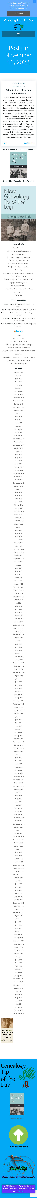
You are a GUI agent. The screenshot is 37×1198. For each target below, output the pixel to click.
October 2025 (18, 404)
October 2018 (18, 669)
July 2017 (18, 717)
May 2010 (18, 963)
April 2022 (18, 537)
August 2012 (18, 878)
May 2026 (18, 382)
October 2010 (18, 947)
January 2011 (18, 938)
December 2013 (18, 837)
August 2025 (18, 410)
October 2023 (18, 480)
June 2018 (18, 682)
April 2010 (18, 966)
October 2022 (18, 518)
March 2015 (19, 805)
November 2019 (18, 628)
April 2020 (18, 612)
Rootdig (19, 331)
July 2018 (18, 679)
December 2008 (18, 1013)
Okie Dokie (18, 295)
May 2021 (18, 571)
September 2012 (18, 874)
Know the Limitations (18, 254)
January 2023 (18, 508)
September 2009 (18, 985)
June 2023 (18, 492)
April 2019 (18, 650)
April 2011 (18, 928)
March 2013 (19, 859)
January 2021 (18, 584)
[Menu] (18, 34)
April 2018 (18, 688)
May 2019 (18, 647)
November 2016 (18, 742)
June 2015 (18, 795)
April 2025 (18, 423)
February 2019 (18, 657)
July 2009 (18, 991)
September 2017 (18, 710)
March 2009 (19, 1004)
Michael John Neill (19, 83)
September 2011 (18, 912)
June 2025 (18, 417)
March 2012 (19, 893)
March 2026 (19, 388)
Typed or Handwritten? (18, 286)
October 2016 (18, 745)
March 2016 (19, 767)
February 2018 (18, 694)
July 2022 (18, 527)
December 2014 (18, 815)
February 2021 (18, 581)
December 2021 (18, 549)
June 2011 (18, 922)
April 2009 (18, 1001)
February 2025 (18, 429)
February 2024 (18, 467)
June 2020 (18, 606)
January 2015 (18, 811)
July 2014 (18, 830)
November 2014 (18, 818)
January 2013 (18, 862)
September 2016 (18, 748)
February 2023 (18, 505)
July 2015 (18, 792)
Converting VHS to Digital (18, 341)
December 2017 (18, 701)
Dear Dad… (18, 354)
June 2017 (18, 720)
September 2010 (18, 950)
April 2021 (18, 574)
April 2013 (18, 856)
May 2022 (18, 533)
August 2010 (18, 953)
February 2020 (18, 619)
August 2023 (18, 486)
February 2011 (18, 935)
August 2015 (18, 789)
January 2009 (18, 1010)
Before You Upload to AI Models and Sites (18, 279)
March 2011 (19, 931)
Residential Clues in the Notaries (18, 264)
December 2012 (18, 865)
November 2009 (18, 979)
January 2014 (18, 833)
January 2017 (18, 736)
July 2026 (18, 375)
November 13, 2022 (18, 86)
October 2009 (18, 982)
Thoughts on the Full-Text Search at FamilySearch (18, 351)
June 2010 (18, 960)
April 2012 (18, 890)
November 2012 (18, 868)
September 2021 (18, 559)
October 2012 (18, 871)
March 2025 (19, 426)
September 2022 (18, 521)
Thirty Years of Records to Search (18, 360)
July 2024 (18, 451)
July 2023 (18, 489)
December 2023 (18, 473)
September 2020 (18, 597)
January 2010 (18, 976)
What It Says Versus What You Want (19, 251)
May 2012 (18, 887)
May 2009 (18, 998)
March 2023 (19, 502)
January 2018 (18, 698)
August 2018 (18, 676)
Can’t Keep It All (18, 338)
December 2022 (18, 511)
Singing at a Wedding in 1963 (18, 283)
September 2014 (18, 824)
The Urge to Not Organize (18, 363)
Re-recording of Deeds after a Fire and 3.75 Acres (18, 357)
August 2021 (18, 562)
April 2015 (18, 802)
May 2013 (18, 852)
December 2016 (18, 739)
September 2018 (18, 672)
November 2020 (18, 590)
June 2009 (18, 994)
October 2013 (18, 843)
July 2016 (18, 754)
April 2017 (18, 726)
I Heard (18, 335)
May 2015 (18, 799)
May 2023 (18, 495)
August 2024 (18, 448)
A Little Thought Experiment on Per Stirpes (18, 345)
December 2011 (18, 903)
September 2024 (18, 445)
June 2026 (18, 379)
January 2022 (18, 546)
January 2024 (18, 470)
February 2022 (18, 543)
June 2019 (18, 644)
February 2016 (18, 770)
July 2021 (18, 565)
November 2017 (18, 704)
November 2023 (18, 477)
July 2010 (18, 957)
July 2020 (18, 603)
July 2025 (18, 413)
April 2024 (18, 461)
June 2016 (18, 758)
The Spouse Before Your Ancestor (18, 257)
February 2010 (18, 972)
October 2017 (18, 707)
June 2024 (18, 454)
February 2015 (18, 808)
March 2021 (19, 578)
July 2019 (18, 641)
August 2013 (18, 846)
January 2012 (18, 900)
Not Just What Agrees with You (18, 267)
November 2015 (18, 780)
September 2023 (18, 483)
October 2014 (18, 821)
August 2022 (18, 524)
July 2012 (18, 881)
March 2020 (19, 616)
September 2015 (18, 786)
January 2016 (18, 773)
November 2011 (18, 906)
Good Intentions (18, 248)
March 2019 (19, 653)
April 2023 (18, 499)
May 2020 (18, 609)
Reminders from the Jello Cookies (18, 348)
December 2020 (18, 587)
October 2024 (18, 442)
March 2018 (19, 691)
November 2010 (18, 944)
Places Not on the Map (18, 276)
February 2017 (18, 732)
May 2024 (18, 458)
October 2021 (18, 556)
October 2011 (18, 909)
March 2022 (19, 540)
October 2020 (18, 593)
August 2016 (18, 751)
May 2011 (18, 925)
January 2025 (18, 432)
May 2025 (18, 420)
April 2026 (18, 385)
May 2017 (18, 723)
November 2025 (18, 401)
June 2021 (18, 568)
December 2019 (18, 625)
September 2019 (18, 634)
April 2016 (18, 764)
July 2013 (18, 849)
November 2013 (18, 840)
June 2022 (18, 530)
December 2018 (18, 663)
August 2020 (18, 600)
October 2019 (18, 631)
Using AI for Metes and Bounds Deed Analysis (18, 273)
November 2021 (18, 552)
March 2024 (19, 464)
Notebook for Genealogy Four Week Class (18, 289)
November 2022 (18, 515)
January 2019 (18, 660)
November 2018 (18, 666)
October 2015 (18, 783)
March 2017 (19, 729)
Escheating (18, 270)
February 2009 (18, 1007)
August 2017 (18, 713)
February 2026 (18, 391)
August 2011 (18, 916)
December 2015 (18, 777)
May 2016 (18, 761)
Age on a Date (18, 292)
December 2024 (18, 436)
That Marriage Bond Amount (18, 260)
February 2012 (18, 897)
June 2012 (18, 884)
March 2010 (19, 969)
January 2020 (18, 622)
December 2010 (18, 941)
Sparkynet (19, 1191)
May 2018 (18, 685)
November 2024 (18, 439)
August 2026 (18, 372)
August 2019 (18, 638)
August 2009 (18, 988)
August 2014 (18, 827)
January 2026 (18, 394)
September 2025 (18, 407)
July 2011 (18, 919)
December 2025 (18, 398)
